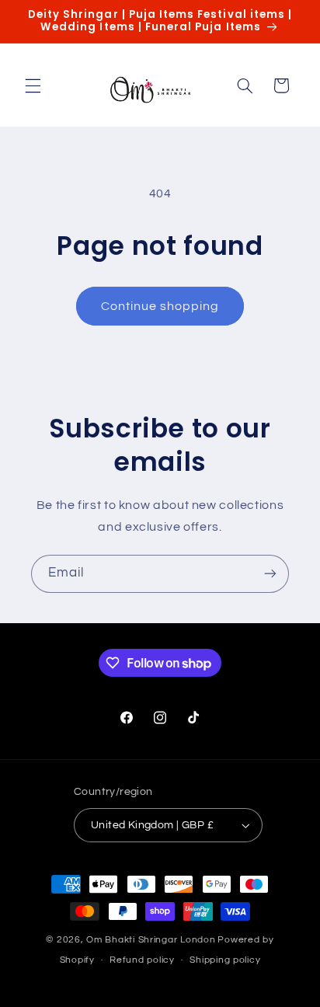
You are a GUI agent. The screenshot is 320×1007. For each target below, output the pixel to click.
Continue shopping (160, 306)
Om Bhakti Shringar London (150, 940)
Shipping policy (225, 960)
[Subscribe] (270, 574)
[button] (32, 85)
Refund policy (142, 960)
